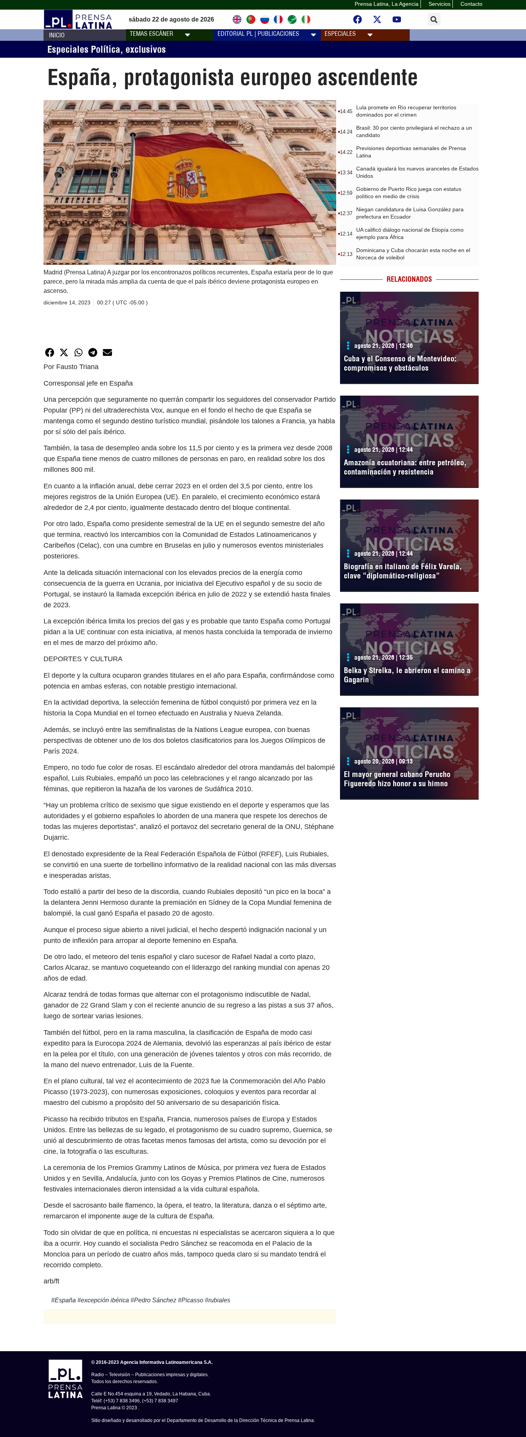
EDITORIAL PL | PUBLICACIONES (258, 33)
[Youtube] (397, 19)
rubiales (219, 1300)
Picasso (192, 1300)
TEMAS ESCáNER (151, 33)
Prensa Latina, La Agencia (387, 4)
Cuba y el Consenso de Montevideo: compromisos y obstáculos (400, 363)
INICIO (57, 35)
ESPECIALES (340, 33)
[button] (434, 19)
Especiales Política (83, 49)
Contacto (471, 4)
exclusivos (146, 49)
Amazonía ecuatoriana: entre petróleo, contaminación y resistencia (405, 467)
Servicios (440, 4)
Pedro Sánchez (155, 1300)
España (65, 1300)
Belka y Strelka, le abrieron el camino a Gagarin (407, 674)
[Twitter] (377, 19)
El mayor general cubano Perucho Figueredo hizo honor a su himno (397, 778)
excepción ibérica (105, 1300)
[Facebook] (358, 19)
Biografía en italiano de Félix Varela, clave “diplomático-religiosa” (403, 570)
